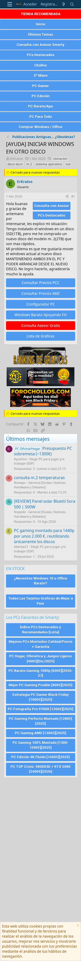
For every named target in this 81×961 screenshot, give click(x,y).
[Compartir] (67, 196)
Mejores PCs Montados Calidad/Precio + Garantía (40, 644)
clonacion (60, 158)
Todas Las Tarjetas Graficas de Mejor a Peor (40, 601)
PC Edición (41, 96)
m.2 (29, 164)
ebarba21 (21, 546)
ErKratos (16, 158)
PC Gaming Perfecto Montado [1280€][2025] (40, 721)
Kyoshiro (20, 459)
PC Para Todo (40, 116)
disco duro (15, 164)
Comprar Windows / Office (40, 127)
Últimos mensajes (28, 438)
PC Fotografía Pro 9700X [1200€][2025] (40, 709)
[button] (10, 4)
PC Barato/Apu (40, 106)
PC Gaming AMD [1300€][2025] (40, 733)
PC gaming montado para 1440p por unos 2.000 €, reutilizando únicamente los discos (44, 536)
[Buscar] (72, 4)
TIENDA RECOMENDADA (40, 14)
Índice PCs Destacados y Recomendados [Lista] (40, 629)
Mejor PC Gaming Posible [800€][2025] (40, 685)
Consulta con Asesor (51, 206)
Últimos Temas (40, 34)
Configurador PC (40, 304)
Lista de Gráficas (40, 336)
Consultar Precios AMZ (40, 293)
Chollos (40, 65)
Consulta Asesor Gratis (40, 325)
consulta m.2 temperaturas (39, 477)
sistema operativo (48, 164)
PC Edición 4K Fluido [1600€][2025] (40, 757)
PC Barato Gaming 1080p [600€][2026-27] (40, 673)
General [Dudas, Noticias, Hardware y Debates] (40, 484)
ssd (68, 164)
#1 (73, 196)
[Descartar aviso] (77, 926)
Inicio (40, 24)
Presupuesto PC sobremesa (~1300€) (43, 451)
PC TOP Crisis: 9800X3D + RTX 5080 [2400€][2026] (40, 769)
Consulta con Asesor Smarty (40, 44)
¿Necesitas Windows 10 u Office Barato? (40, 581)
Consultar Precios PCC (40, 282)
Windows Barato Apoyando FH (40, 314)
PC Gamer (40, 86)
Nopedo (20, 512)
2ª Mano (40, 75)
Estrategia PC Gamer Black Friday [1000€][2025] (40, 697)
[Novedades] (64, 4)
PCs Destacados (40, 55)
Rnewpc (20, 482)
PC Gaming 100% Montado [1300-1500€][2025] (40, 745)
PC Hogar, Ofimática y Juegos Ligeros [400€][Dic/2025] (40, 658)
